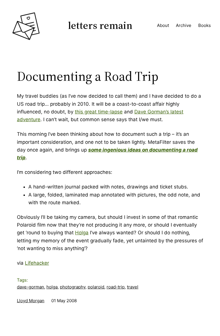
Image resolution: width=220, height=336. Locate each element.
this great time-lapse (99, 112)
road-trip (116, 287)
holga (52, 287)
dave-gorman (30, 287)
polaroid (96, 287)
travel (132, 287)
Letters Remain (100, 25)
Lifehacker (37, 263)
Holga (82, 232)
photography (72, 287)
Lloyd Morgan (30, 300)
